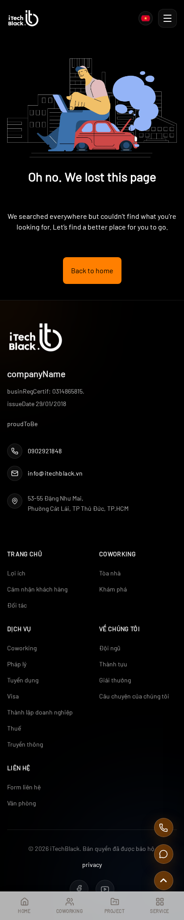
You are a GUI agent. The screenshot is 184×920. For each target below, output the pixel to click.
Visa (13, 696)
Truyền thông (25, 744)
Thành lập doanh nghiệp (40, 712)
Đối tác (17, 605)
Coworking (22, 648)
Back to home (92, 270)
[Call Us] (163, 827)
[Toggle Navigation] (167, 18)
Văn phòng (21, 803)
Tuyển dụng (22, 680)
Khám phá (113, 589)
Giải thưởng (115, 680)
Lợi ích (16, 573)
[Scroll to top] (163, 880)
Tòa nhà (110, 573)
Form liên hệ (24, 787)
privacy (92, 864)
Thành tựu (113, 664)
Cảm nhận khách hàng (37, 589)
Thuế (14, 728)
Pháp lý (16, 664)
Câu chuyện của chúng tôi (134, 696)
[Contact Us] (163, 853)
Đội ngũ (110, 648)
